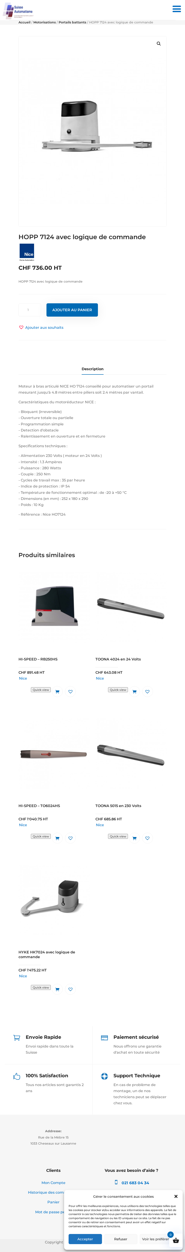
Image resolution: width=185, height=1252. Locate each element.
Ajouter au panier (72, 310)
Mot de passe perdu (53, 1212)
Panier (53, 1202)
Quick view (41, 690)
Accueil (24, 22)
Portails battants (72, 22)
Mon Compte (53, 1183)
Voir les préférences (159, 1239)
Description (93, 369)
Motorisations (44, 22)
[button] (176, 1196)
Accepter (85, 1239)
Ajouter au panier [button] (57, 691)
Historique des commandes (53, 1192)
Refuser (120, 1239)
